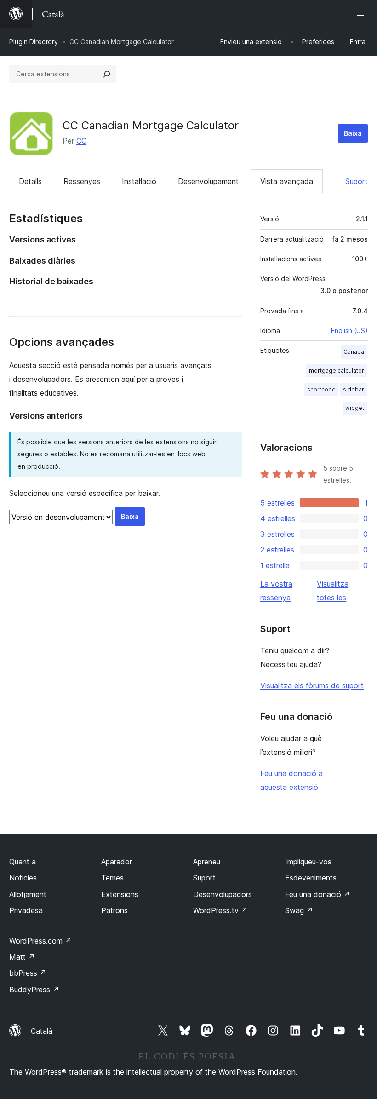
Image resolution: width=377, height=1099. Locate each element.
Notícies (23, 877)
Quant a (22, 861)
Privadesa (26, 910)
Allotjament (27, 894)
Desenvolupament (208, 181)
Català (41, 1031)
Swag (299, 910)
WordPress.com (40, 940)
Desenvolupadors (222, 894)
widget (354, 407)
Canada (353, 351)
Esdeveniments (311, 877)
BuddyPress (34, 989)
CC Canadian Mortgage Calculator (151, 125)
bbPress (27, 973)
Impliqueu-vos (308, 861)
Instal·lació (139, 181)
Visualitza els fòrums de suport (312, 685)
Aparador (116, 861)
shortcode (321, 389)
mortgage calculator (336, 370)
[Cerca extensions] (106, 74)
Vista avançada (286, 181)
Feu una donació (317, 894)
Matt (22, 956)
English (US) (349, 330)
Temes (112, 877)
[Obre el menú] (362, 14)
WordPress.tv (220, 910)
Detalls (30, 181)
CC (81, 140)
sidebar (353, 389)
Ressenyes (81, 181)
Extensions (119, 894)
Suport (356, 181)
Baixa (353, 133)
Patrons (114, 910)
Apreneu (206, 861)
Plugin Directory (33, 42)
